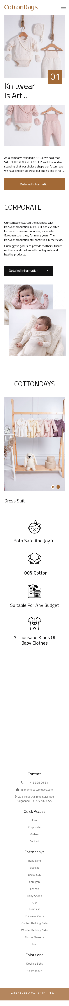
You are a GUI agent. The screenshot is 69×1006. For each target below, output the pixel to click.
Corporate (34, 827)
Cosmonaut (34, 970)
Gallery (34, 834)
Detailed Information (34, 184)
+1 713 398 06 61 (36, 782)
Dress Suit (14, 500)
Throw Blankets (34, 937)
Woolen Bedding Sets (34, 930)
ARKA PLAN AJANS (21, 993)
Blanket (34, 867)
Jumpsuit (34, 909)
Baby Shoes (34, 896)
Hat (34, 944)
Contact (35, 841)
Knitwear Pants (34, 916)
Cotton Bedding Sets (35, 923)
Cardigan (34, 882)
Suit (34, 903)
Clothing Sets (34, 963)
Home (34, 820)
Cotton (34, 889)
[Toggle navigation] (6, 13)
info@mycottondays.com (37, 789)
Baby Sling (34, 860)
